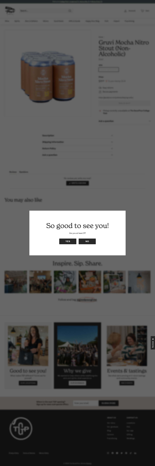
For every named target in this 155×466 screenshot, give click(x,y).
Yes (67, 241)
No (87, 241)
